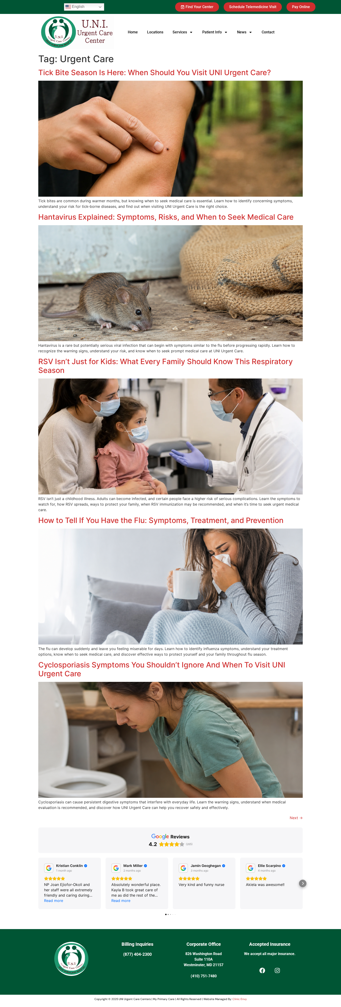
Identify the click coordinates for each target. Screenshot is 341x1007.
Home (133, 32)
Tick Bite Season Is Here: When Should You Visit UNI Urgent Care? (154, 72)
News (241, 32)
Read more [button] (53, 900)
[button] (38, 883)
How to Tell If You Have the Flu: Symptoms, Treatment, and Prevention (161, 520)
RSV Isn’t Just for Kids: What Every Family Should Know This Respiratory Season (165, 366)
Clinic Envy (239, 999)
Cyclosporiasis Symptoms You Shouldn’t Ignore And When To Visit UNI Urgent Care (161, 669)
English (77, 7)
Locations (155, 32)
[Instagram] (277, 970)
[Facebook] (262, 970)
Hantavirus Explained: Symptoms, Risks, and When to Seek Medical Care (166, 216)
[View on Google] (48, 868)
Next (296, 817)
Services (180, 32)
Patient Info (212, 32)
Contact (268, 32)
